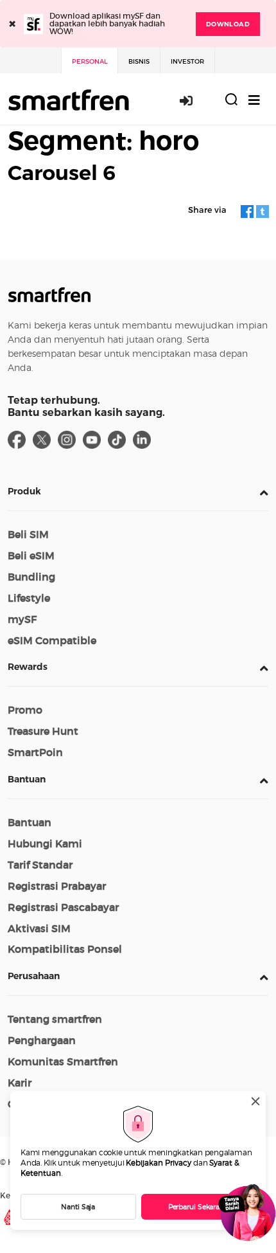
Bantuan (27, 779)
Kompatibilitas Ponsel (65, 948)
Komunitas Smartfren (63, 1061)
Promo (25, 709)
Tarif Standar (40, 864)
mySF (22, 619)
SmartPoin (35, 752)
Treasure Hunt (43, 731)
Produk (24, 491)
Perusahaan (34, 976)
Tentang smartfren (55, 1019)
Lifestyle (29, 597)
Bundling (31, 576)
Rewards (27, 666)
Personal (89, 61)
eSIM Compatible (52, 640)
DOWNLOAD (228, 24)
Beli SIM (28, 534)
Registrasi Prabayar (57, 885)
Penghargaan (42, 1040)
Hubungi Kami (45, 843)
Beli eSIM (31, 555)
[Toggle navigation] (254, 100)
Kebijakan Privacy (158, 1162)
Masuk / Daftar (193, 100)
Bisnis (139, 61)
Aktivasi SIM (39, 928)
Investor (187, 61)
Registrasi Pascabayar (63, 907)
